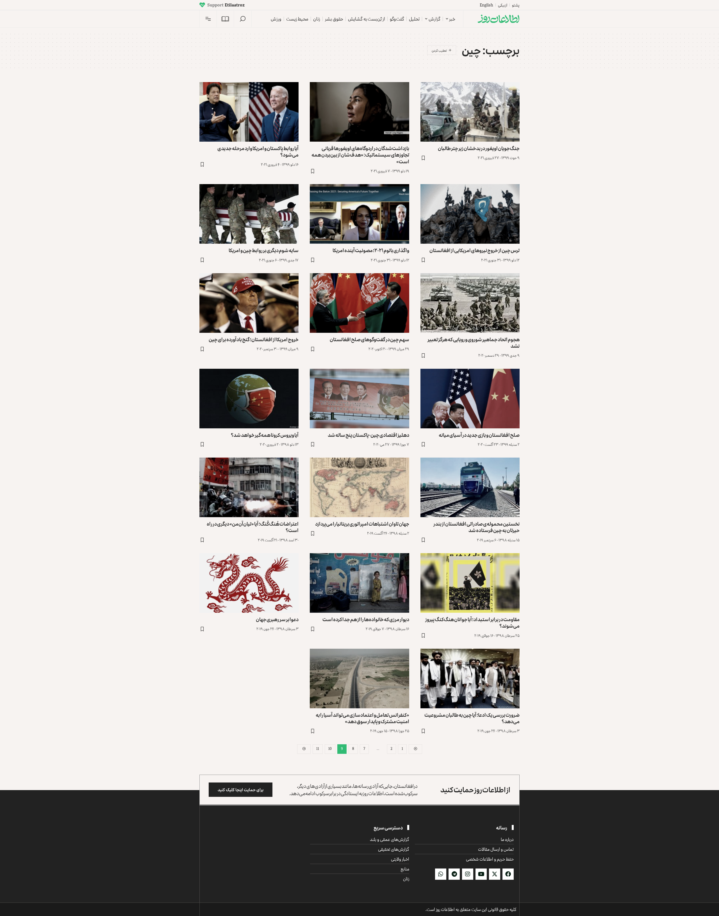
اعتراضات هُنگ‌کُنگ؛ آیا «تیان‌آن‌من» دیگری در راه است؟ (253, 527)
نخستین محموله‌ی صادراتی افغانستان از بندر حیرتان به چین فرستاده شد (476, 527)
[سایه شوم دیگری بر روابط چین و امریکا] (249, 214)
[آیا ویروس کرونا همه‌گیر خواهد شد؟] (249, 398)
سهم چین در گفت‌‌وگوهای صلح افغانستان (369, 339)
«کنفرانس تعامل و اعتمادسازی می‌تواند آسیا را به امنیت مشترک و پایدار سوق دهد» (362, 718)
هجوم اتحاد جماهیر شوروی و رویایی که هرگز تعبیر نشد (473, 342)
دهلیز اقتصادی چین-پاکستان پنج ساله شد (368, 435)
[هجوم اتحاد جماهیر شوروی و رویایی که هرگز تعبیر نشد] (470, 303)
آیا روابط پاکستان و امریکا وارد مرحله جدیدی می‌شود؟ (258, 151)
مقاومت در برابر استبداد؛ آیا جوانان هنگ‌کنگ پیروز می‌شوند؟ (472, 622)
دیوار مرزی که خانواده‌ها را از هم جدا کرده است (365, 619)
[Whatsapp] (440, 874)
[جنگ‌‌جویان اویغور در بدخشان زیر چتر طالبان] (470, 112)
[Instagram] (467, 874)
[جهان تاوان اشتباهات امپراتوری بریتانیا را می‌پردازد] (359, 487)
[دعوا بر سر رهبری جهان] (249, 583)
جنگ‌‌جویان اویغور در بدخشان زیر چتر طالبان (479, 148)
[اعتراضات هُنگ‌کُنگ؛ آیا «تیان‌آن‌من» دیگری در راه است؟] (249, 487)
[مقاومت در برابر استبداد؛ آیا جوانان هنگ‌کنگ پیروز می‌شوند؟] (470, 583)
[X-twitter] (494, 874)
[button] (242, 19)
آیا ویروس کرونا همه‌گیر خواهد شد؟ (265, 435)
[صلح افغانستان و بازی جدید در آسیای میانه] (470, 398)
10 (330, 748)
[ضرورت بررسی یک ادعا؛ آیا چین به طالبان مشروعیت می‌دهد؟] (470, 678)
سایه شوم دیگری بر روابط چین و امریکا (264, 250)
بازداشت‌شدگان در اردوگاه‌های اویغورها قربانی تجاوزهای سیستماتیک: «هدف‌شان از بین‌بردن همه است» (360, 154)
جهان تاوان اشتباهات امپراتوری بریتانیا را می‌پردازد (362, 523)
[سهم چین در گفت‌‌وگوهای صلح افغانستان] (359, 303)
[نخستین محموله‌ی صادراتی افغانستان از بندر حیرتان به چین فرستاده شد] (470, 487)
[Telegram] (454, 874)
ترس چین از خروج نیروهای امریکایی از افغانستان (474, 250)
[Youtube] (481, 874)
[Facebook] (508, 874)
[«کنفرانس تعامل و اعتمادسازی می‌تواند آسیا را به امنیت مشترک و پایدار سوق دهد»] (359, 678)
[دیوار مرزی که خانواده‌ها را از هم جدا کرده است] (359, 583)
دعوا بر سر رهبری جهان (277, 619)
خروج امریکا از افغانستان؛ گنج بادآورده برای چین (254, 339)
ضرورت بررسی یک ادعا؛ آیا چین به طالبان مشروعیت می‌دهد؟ (472, 718)
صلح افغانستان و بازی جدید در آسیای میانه (479, 435)
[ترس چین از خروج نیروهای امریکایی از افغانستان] (470, 214)
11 (317, 748)
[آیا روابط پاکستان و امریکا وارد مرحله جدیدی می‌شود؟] (249, 112)
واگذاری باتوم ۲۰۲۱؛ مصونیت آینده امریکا (371, 250)
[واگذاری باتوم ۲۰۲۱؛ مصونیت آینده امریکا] (359, 214)
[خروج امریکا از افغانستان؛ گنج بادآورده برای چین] (249, 303)
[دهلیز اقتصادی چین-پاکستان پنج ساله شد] (359, 398)
